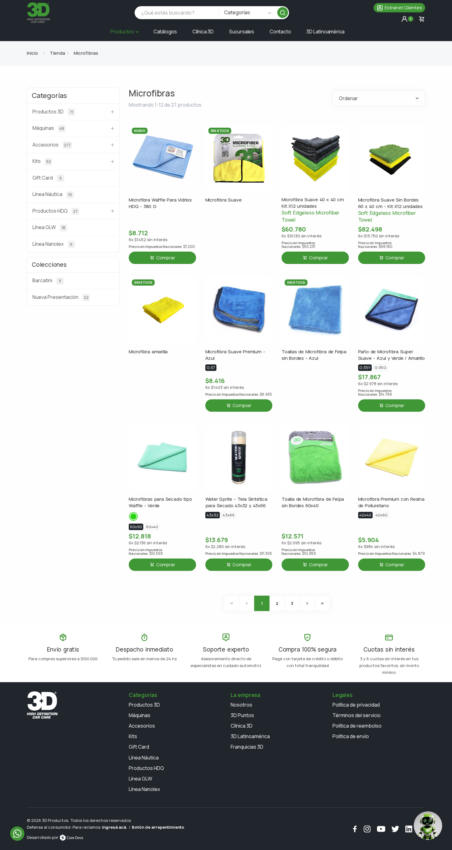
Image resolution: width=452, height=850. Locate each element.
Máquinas (139, 715)
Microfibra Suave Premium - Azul (235, 354)
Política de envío (351, 736)
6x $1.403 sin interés (224, 387)
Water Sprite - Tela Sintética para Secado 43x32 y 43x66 (236, 502)
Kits (133, 736)
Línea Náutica (144, 757)
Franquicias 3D (247, 746)
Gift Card (139, 746)
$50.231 (298, 245)
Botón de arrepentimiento (158, 827)
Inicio (32, 53)
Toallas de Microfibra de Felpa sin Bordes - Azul (314, 354)
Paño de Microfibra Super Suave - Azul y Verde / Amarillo (391, 354)
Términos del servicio (357, 715)
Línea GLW (140, 778)
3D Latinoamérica (325, 31)
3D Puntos (242, 715)
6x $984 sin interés (376, 547)
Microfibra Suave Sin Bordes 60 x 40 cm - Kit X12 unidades (390, 203)
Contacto (280, 31)
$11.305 (238, 553)
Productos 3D (144, 704)
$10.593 (146, 551)
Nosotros (241, 704)
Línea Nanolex (144, 789)
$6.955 (238, 394)
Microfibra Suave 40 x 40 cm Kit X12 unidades (313, 202)
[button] (399, 7)
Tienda (57, 53)
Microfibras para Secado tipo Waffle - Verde (160, 502)
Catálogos (165, 31)
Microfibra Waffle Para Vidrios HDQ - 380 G (160, 203)
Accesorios (142, 725)
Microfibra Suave (223, 200)
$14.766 (375, 392)
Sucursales (241, 31)
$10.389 (299, 551)
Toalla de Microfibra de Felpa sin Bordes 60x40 (313, 502)
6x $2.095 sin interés (301, 543)
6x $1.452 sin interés (148, 240)
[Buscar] (282, 12)
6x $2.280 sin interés (225, 547)
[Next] (307, 603)
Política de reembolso (357, 725)
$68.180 (375, 245)
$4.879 (391, 553)
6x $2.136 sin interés (148, 543)
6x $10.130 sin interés (301, 236)
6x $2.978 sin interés (378, 384)
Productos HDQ (146, 768)
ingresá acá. (114, 827)
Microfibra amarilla (148, 351)
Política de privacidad (356, 704)
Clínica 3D (203, 31)
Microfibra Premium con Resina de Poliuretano (391, 502)
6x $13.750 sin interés (378, 236)
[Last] (322, 603)
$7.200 (162, 247)
